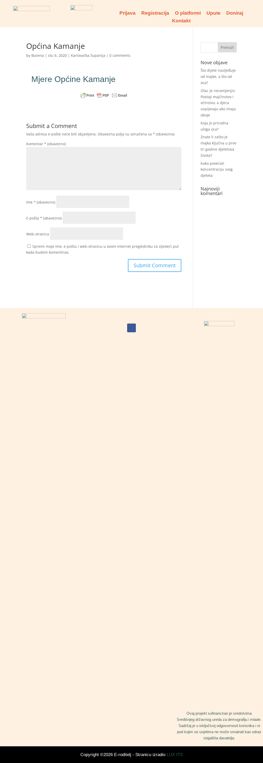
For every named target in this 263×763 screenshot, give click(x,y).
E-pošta (44, 218)
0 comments (119, 55)
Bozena (37, 55)
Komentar (46, 143)
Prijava (127, 13)
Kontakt (181, 21)
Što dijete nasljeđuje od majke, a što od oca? (218, 76)
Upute (213, 13)
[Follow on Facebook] (131, 328)
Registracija (155, 13)
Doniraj (234, 13)
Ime (40, 202)
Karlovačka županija (88, 55)
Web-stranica (37, 234)
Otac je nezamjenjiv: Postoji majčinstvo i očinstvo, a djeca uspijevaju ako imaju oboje (218, 102)
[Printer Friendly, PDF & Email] (104, 95)
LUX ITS (175, 754)
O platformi (188, 13)
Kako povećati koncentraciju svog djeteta (217, 169)
